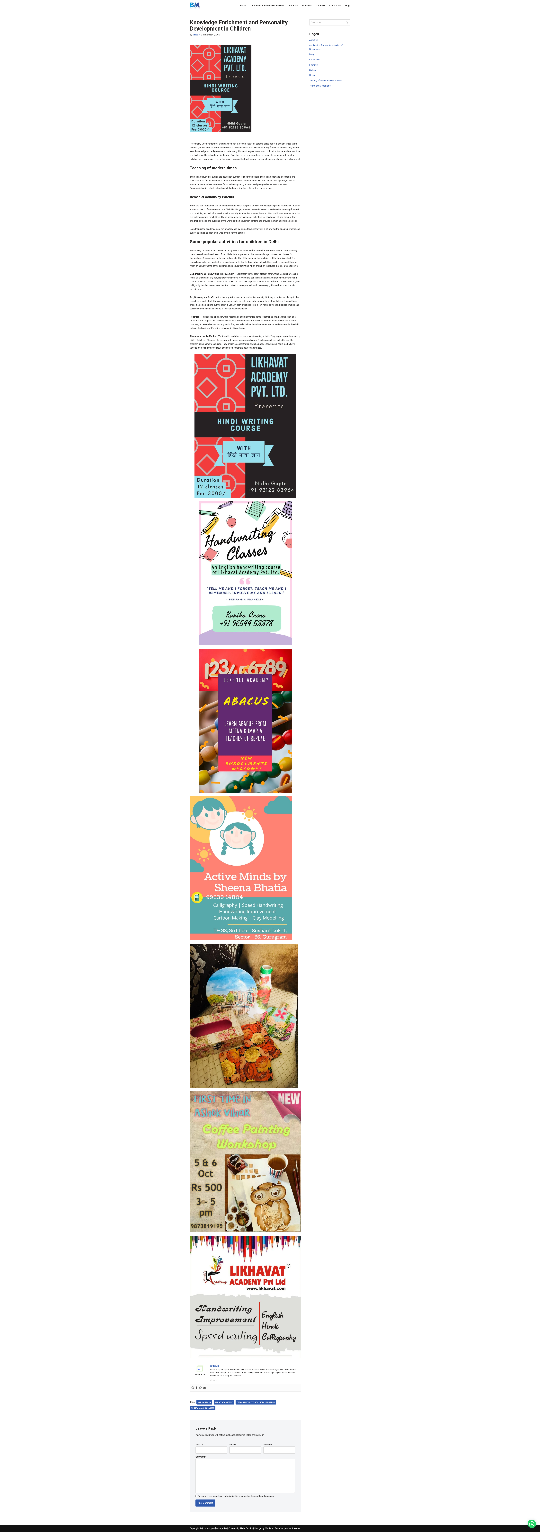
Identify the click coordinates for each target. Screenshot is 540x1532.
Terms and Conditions (320, 85)
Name (199, 1444)
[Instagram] (192, 1387)
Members (320, 5)
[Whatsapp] (200, 1387)
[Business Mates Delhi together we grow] (195, 5)
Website (267, 1444)
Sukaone (296, 1528)
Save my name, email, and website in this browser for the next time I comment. (236, 1496)
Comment (200, 1457)
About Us (293, 5)
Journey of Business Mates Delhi (267, 5)
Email (232, 1444)
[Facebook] (196, 1387)
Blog (347, 5)
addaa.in (196, 35)
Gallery (312, 70)
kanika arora (204, 1402)
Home (243, 5)
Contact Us (335, 5)
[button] (532, 1524)
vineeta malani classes (202, 1408)
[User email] (204, 1387)
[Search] (347, 22)
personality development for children (256, 1402)
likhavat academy (224, 1402)
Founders (307, 5)
